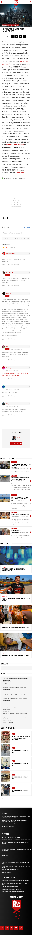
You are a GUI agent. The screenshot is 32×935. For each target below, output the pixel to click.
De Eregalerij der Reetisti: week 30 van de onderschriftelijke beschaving (21, 738)
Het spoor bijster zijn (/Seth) (9, 824)
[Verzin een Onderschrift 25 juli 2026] (5, 750)
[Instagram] (14, 443)
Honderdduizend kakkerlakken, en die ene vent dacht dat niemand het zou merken (16, 817)
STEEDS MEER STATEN (15, 145)
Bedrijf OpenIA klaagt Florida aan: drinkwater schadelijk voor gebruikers (21, 465)
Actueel (13, 475)
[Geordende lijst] (11, 238)
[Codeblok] (18, 238)
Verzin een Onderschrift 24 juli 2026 (20, 764)
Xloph (8, 404)
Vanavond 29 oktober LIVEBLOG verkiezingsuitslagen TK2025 (19, 498)
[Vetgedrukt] (3, 238)
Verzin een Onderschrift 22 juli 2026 (20, 791)
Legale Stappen (7, 25)
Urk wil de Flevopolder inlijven (10, 829)
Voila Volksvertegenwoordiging (20, 515)
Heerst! (4, 567)
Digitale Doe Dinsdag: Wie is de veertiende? (13, 891)
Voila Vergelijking (16, 531)
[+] (24, 238)
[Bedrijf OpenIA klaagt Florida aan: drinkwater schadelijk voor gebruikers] (5, 465)
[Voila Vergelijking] (5, 531)
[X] (16, 36)
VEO (3, 626)
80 (30, 480)
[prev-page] (2, 799)
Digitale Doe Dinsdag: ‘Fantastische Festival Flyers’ (15, 880)
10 (30, 516)
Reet (18, 438)
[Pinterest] (20, 36)
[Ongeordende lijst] (14, 238)
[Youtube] (20, 443)
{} (21, 238)
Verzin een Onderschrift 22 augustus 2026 (15, 628)
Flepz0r (12, 480)
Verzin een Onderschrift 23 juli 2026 (20, 777)
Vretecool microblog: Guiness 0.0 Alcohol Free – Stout (16, 839)
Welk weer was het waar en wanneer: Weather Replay (13, 570)
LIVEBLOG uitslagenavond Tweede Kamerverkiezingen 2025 (20, 478)
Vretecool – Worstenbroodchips (11, 837)
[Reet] (14, 438)
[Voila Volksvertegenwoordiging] (5, 515)
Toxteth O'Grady (15, 468)
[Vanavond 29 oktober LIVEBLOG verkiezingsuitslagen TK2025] (5, 498)
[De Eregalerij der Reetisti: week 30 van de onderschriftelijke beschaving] (5, 737)
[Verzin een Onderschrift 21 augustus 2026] (16, 642)
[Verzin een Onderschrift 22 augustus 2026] (16, 614)
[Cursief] (5, 238)
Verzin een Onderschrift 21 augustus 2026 (15, 655)
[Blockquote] (16, 238)
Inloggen (27, 227)
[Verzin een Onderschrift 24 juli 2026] (5, 763)
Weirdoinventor (11, 347)
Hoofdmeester (10, 253)
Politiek (16, 25)
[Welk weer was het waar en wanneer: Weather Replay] (16, 555)
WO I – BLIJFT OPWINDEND (8, 826)
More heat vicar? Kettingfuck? (10, 886)
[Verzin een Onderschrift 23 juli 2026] (5, 776)
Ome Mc (8, 293)
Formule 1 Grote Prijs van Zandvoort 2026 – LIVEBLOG (16, 599)
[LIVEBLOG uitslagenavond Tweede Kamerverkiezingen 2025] (5, 478)
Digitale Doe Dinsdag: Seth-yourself (11, 889)
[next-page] (5, 799)
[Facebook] (13, 36)
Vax (4, 707)
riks (7, 386)
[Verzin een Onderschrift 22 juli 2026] (5, 790)
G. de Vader (10, 272)
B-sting (8, 367)
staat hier (20, 173)
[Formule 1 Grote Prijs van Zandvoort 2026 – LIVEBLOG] (16, 584)
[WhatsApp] (24, 36)
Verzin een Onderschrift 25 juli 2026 (20, 751)
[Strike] (9, 238)
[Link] (20, 238)
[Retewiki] (21, 928)
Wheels (4, 596)
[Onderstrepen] (7, 238)
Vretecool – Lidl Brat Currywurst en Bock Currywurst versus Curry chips (13, 846)
